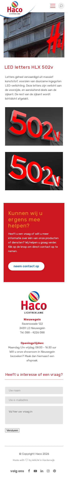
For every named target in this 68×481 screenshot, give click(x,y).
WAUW (35, 460)
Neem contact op (26, 266)
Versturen (12, 430)
